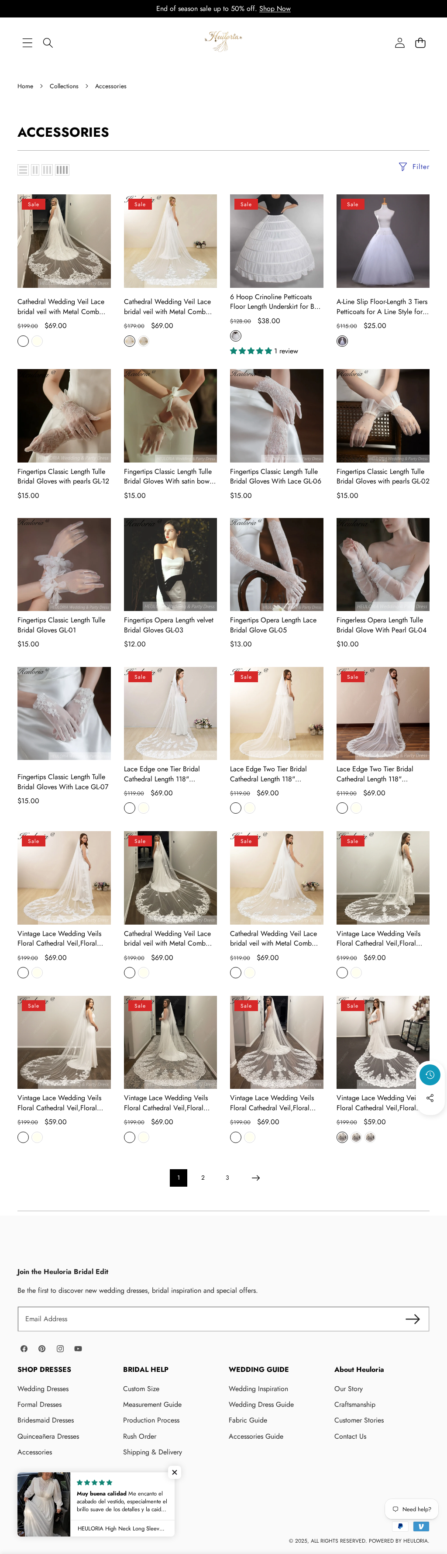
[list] (23, 170)
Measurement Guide (152, 1404)
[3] (47, 170)
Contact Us (350, 1436)
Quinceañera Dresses (48, 1436)
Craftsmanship (354, 1404)
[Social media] (429, 1098)
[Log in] (399, 42)
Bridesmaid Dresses (45, 1420)
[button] (420, 42)
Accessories (34, 1452)
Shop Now (275, 8)
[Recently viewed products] (429, 1074)
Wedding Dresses (43, 1389)
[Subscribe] (413, 1319)
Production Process (151, 1420)
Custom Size (141, 1389)
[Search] (48, 42)
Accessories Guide (256, 1436)
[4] (62, 170)
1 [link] (178, 1177)
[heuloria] (223, 42)
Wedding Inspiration (258, 1389)
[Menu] (27, 42)
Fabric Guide (248, 1420)
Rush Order (139, 1436)
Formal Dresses (39, 1404)
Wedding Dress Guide (261, 1404)
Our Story (348, 1389)
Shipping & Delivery (152, 1452)
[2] (35, 170)
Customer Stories (359, 1420)
